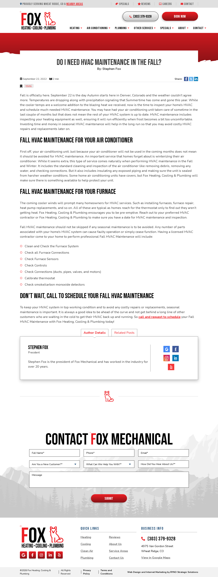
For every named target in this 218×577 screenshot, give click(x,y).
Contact (189, 4)
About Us (115, 544)
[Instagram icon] (166, 358)
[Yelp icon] (171, 367)
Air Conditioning (97, 28)
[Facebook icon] (175, 349)
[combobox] (54, 464)
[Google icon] (166, 349)
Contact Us (116, 558)
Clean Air (87, 551)
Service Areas (118, 551)
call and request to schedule (159, 317)
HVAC (29, 85)
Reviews (145, 4)
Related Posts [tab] (124, 333)
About (182, 28)
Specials (124, 4)
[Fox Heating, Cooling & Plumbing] (38, 20)
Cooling (86, 544)
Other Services (143, 28)
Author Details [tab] (95, 333)
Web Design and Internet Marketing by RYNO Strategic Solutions (162, 572)
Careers (167, 4)
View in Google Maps (155, 558)
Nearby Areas (74, 4)
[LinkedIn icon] (175, 358)
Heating (75, 28)
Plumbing (121, 28)
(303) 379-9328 (161, 539)
